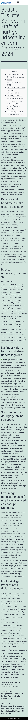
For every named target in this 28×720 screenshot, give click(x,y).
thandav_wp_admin (6, 684)
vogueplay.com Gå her (9, 222)
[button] (18, 2)
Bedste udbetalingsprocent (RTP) (14, 82)
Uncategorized (15, 686)
